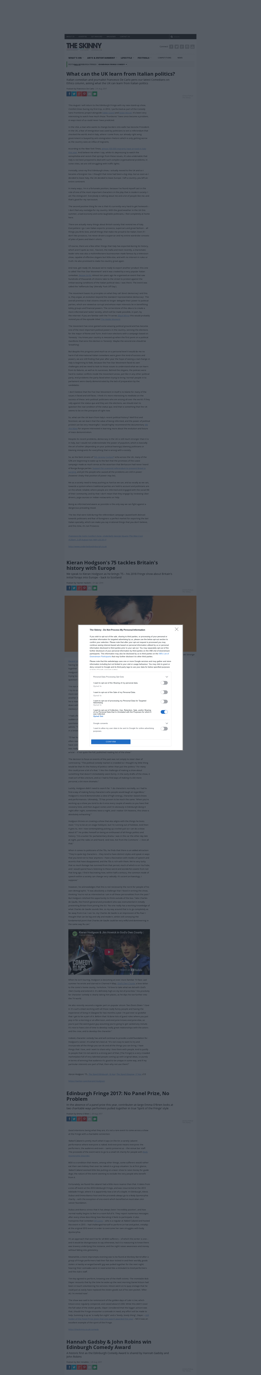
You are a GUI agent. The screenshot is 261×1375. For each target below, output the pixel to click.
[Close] (177, 630)
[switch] (164, 683)
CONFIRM (111, 742)
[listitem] (130, 676)
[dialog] (130, 687)
